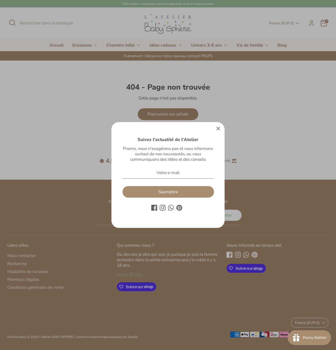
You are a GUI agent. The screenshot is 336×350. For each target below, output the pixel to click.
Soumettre (168, 192)
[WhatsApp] (171, 208)
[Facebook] (154, 208)
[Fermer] (218, 128)
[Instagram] (163, 208)
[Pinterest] (179, 208)
